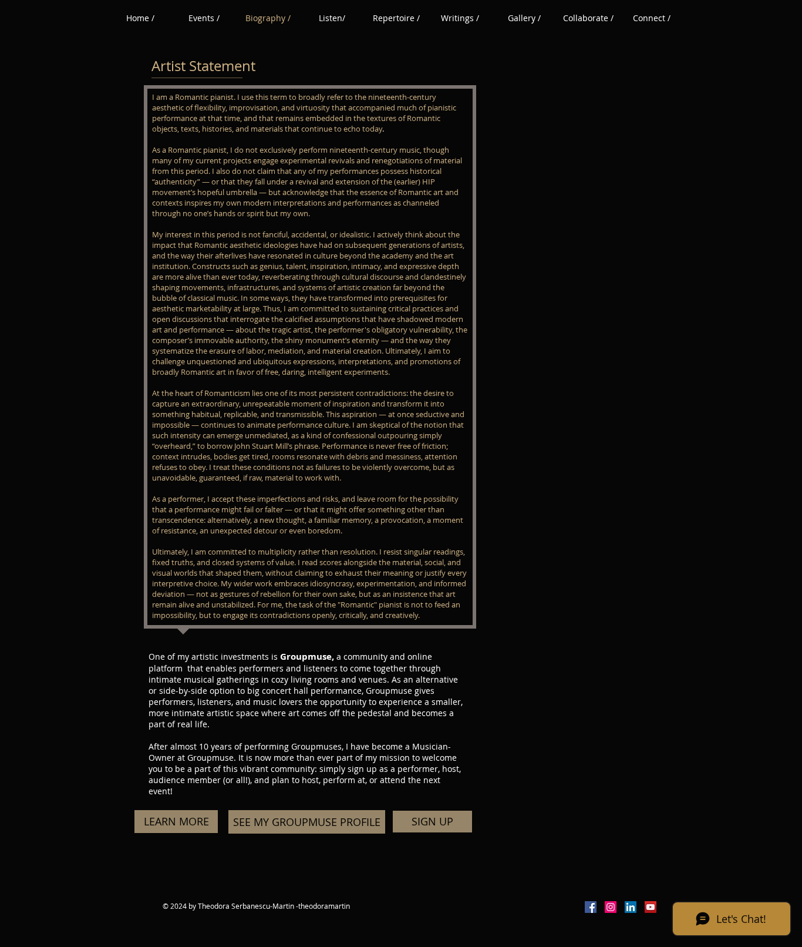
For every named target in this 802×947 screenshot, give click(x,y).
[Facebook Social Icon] (591, 907)
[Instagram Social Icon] (610, 907)
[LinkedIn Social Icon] (630, 907)
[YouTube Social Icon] (650, 907)
